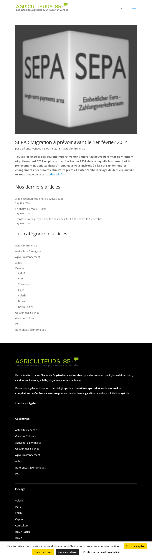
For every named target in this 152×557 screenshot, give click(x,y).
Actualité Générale (74, 148)
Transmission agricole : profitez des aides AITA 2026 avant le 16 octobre (58, 219)
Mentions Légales (26, 403)
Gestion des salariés (27, 312)
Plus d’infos (57, 174)
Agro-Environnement (27, 257)
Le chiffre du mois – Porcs (31, 209)
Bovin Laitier (25, 307)
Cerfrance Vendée (30, 148)
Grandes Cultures (25, 318)
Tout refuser (43, 552)
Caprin (22, 272)
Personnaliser (67, 552)
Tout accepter (135, 546)
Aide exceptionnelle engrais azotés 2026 (39, 198)
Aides (18, 262)
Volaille (22, 295)
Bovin (21, 301)
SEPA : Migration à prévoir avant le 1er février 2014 (71, 142)
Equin (21, 290)
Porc (21, 278)
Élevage (19, 268)
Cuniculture (24, 284)
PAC (17, 324)
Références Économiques (30, 329)
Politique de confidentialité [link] (101, 552)
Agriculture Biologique (28, 251)
